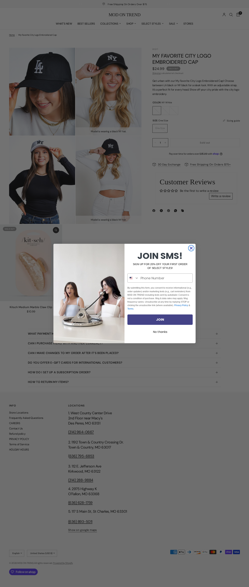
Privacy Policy (181, 305)
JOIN (160, 319)
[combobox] (133, 278)
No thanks (160, 332)
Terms (130, 309)
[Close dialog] (191, 248)
